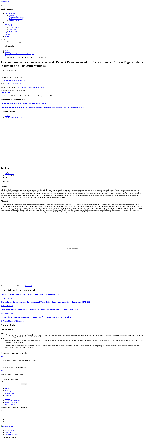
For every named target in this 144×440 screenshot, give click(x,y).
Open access (12, 29)
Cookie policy (9, 432)
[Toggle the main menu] (1, 5)
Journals (11, 15)
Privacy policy (9, 430)
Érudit (10, 26)
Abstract (7, 116)
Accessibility (9, 392)
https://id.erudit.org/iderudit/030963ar (15, 80)
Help (6, 390)
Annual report (13, 31)
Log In (7, 22)
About (11, 24)
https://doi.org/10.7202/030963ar (14, 84)
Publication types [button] (10, 13)
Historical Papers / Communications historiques (19, 54)
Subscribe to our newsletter (10, 382)
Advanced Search (10, 33)
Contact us (8, 395)
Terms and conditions (11, 434)
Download (28, 286)
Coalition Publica (14, 27)
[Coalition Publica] (7, 426)
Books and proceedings (16, 19)
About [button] (7, 24)
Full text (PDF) (9, 117)
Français (7, 35)
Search (3, 40)
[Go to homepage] (5, 1)
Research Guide (10, 394)
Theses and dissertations (16, 17)
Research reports (14, 20)
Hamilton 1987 (9, 55)
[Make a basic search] (20, 42)
